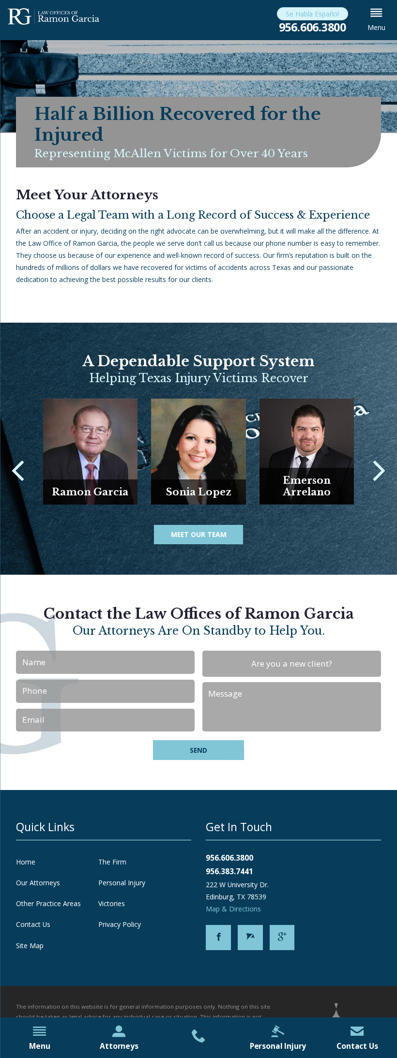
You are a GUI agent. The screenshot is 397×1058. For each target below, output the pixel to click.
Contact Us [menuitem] (357, 1046)
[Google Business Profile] (282, 937)
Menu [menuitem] (39, 1046)
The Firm (112, 861)
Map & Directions (233, 908)
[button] (376, 20)
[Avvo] (250, 937)
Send (198, 750)
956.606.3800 (312, 27)
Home (25, 861)
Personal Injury (121, 882)
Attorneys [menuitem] (119, 1046)
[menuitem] (198, 1037)
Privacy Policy (119, 924)
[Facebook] (218, 937)
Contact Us (33, 924)
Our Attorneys (38, 882)
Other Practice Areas (48, 903)
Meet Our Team (199, 534)
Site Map (30, 945)
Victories (111, 903)
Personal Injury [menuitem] (278, 1046)
